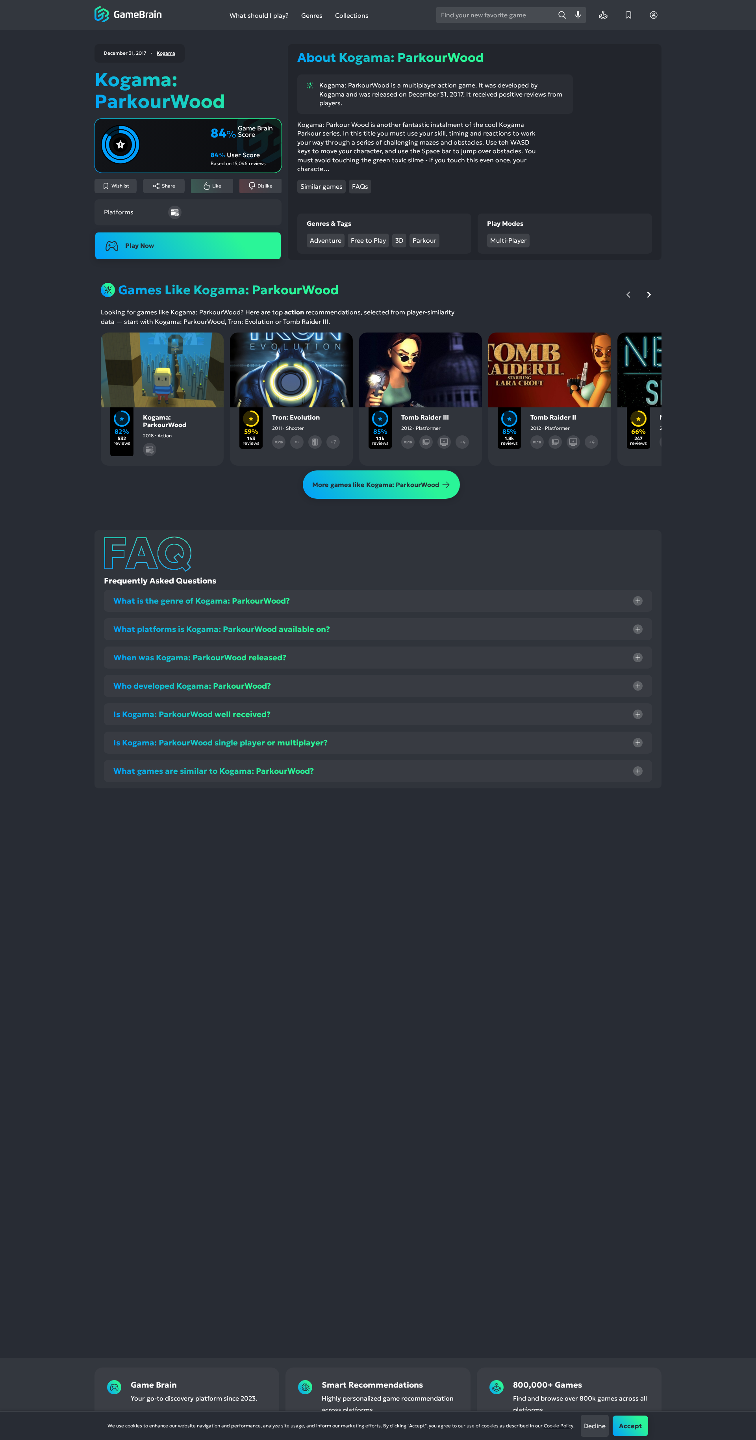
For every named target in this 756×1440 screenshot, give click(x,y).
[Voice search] (578, 15)
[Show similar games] (200, 345)
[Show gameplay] (313, 345)
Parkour (424, 240)
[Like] (149, 345)
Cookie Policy (558, 1426)
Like (216, 186)
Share (168, 186)
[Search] (562, 15)
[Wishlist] (628, 15)
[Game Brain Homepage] (128, 15)
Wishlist (120, 186)
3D (399, 240)
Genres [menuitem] (311, 15)
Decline (595, 1426)
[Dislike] (174, 345)
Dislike (265, 186)
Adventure (325, 240)
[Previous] (628, 294)
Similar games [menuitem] (321, 186)
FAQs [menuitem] (360, 186)
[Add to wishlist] (124, 345)
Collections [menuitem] (352, 15)
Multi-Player (508, 240)
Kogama (166, 53)
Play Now (139, 245)
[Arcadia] (603, 15)
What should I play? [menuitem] (259, 15)
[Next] (648, 294)
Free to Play (368, 240)
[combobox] (495, 15)
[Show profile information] (654, 15)
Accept (630, 1426)
